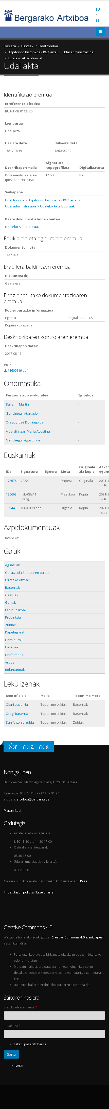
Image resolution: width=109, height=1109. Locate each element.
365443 (11, 508)
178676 (11, 480)
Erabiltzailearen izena (20, 1007)
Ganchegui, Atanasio (22, 413)
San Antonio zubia (20, 722)
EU (98, 9)
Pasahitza (12, 1026)
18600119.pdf (18, 370)
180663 (11, 494)
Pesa (83, 881)
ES (97, 20)
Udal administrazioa (78, 52)
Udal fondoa (48, 46)
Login (19, 1065)
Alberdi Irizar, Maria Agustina (28, 431)
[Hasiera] (50, 15)
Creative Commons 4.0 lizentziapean (78, 937)
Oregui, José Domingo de (25, 422)
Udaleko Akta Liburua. (22, 226)
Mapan (9, 810)
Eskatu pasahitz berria (30, 1044)
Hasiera (10, 46)
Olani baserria (17, 704)
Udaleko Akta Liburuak (25, 58)
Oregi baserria (17, 713)
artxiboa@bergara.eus (33, 799)
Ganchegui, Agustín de (23, 440)
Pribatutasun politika (19, 892)
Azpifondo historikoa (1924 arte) (32, 52)
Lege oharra (44, 892)
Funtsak (27, 46)
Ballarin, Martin (17, 404)
